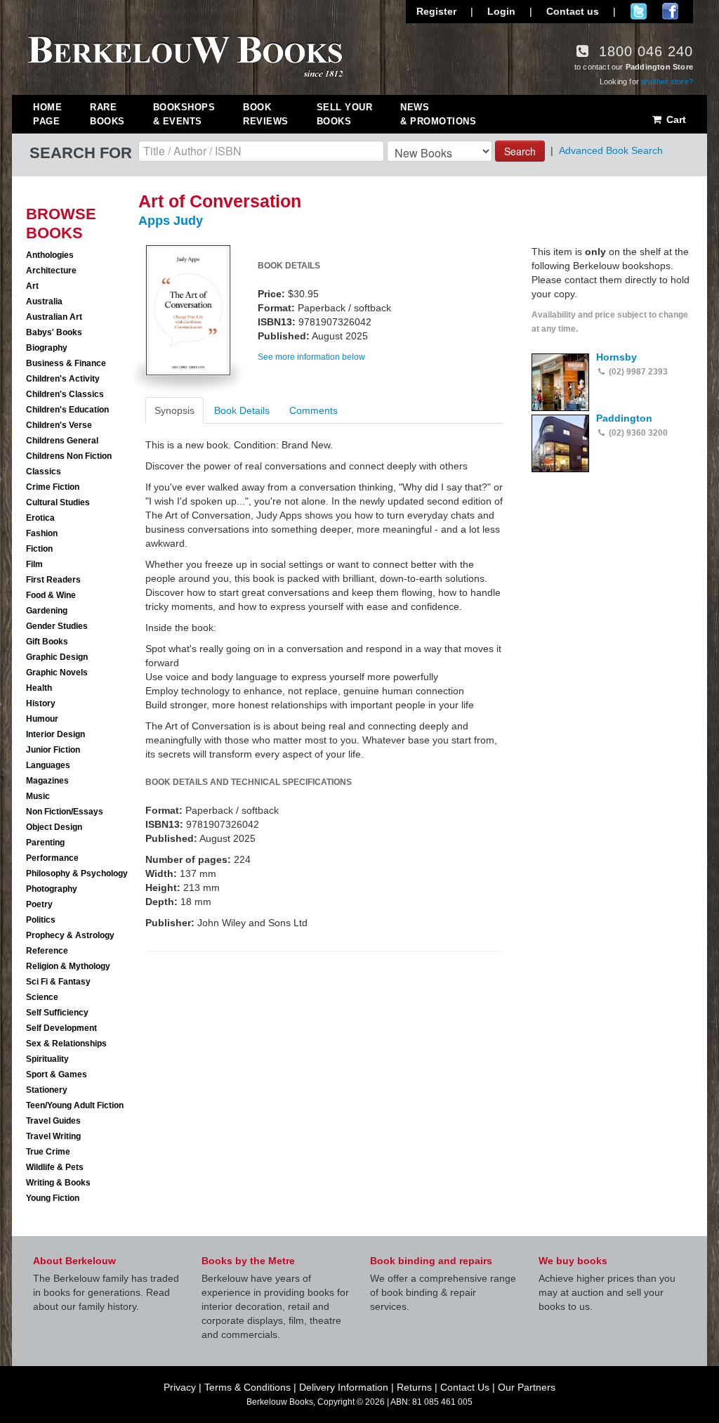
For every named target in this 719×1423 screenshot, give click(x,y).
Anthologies (50, 255)
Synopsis (174, 410)
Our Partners (526, 1387)
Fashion (42, 533)
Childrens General (62, 441)
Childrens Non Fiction (69, 456)
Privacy (180, 1387)
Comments (313, 410)
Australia (44, 301)
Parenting (45, 842)
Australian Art (54, 317)
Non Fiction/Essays (64, 812)
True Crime (48, 1152)
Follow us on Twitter (638, 11)
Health (39, 688)
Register (436, 11)
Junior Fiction (53, 750)
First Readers (53, 580)
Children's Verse (59, 425)
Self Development (61, 1028)
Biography (46, 348)
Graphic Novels (57, 672)
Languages (48, 765)
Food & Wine (51, 595)
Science (42, 997)
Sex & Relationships (66, 1043)
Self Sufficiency (57, 1013)
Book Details (242, 410)
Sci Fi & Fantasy (58, 982)
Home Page (47, 114)
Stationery (46, 1090)
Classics (43, 471)
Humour (42, 719)
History (40, 703)
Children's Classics (65, 394)
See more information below (311, 357)
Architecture (51, 270)
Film (34, 564)
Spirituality (47, 1059)
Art (32, 286)
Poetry (39, 904)
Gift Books (47, 641)
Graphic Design (57, 657)
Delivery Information (343, 1387)
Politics (40, 920)
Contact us (572, 11)
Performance (52, 858)
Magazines (47, 781)
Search (520, 151)
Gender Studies (57, 626)
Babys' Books (54, 332)
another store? (667, 81)
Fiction (39, 549)
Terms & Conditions (247, 1387)
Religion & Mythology (68, 966)
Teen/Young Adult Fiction (75, 1105)
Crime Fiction (52, 487)
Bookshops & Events (184, 114)
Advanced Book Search (611, 150)
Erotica (40, 518)
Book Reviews (266, 114)
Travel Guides (53, 1121)
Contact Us (464, 1387)
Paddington (624, 418)
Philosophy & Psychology (77, 873)
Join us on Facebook (670, 11)
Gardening (46, 611)
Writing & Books (58, 1183)
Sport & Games (56, 1074)
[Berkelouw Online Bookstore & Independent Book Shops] (185, 54)
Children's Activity (63, 379)
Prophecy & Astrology (70, 935)
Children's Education (67, 410)
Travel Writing (53, 1136)
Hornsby (616, 357)
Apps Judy (170, 221)
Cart (675, 119)
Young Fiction (52, 1198)
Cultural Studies (58, 502)
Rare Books (107, 114)
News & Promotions (438, 114)
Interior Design (55, 734)
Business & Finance (66, 363)
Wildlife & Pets (55, 1167)
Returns (414, 1387)
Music (38, 796)
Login (501, 11)
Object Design (54, 827)
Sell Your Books (345, 114)
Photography (51, 889)
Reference (47, 951)
